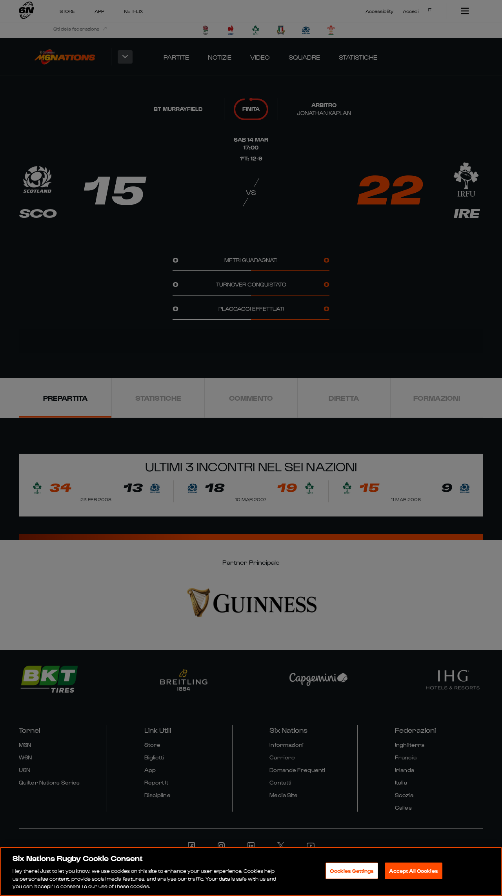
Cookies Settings (352, 871)
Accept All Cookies (413, 871)
